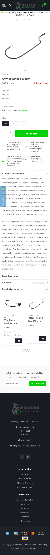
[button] (25, 70)
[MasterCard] (32, 533)
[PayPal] (41, 533)
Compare (25, 516)
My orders (25, 504)
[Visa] (25, 538)
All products (25, 521)
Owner (5, 74)
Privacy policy (25, 478)
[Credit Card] (15, 533)
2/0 (5, 124)
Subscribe (39, 383)
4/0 (14, 124)
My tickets (25, 508)
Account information (25, 500)
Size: (4, 118)
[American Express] (7, 533)
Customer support (25, 487)
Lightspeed (15, 548)
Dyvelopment (34, 548)
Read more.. (24, 110)
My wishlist (25, 512)
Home (18, 20)
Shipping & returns (25, 483)
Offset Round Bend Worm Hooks (35, 321)
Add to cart (31, 133)
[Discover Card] (24, 533)
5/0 (23, 124)
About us (25, 474)
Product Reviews (3, 198)
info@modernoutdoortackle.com (26, 446)
